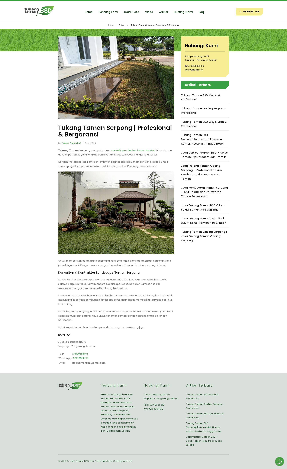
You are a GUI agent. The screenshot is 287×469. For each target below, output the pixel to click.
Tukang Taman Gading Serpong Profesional (203, 111)
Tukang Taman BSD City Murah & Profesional (204, 124)
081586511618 (81, 358)
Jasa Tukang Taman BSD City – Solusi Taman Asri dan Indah (203, 207)
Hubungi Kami (183, 12)
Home (88, 12)
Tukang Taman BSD (71, 143)
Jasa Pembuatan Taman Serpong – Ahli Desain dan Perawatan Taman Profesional (204, 192)
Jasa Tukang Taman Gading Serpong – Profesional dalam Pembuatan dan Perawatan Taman (201, 172)
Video (149, 12)
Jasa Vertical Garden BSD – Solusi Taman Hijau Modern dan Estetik (204, 155)
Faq (201, 12)
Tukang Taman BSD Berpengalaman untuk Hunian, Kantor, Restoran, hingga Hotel (202, 139)
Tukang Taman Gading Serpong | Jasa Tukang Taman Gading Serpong (204, 236)
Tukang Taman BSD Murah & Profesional (200, 97)
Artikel (163, 12)
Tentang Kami (108, 12)
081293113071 (80, 353)
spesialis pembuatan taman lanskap (133, 150)
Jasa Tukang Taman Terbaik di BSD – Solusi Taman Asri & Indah (203, 221)
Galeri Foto (131, 12)
